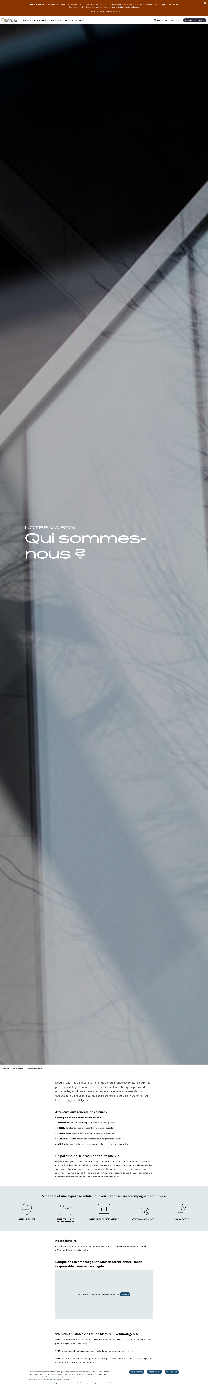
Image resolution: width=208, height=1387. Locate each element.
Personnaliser (155, 1372)
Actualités (80, 20)
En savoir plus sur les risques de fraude (104, 11)
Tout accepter (137, 1372)
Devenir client (54, 20)
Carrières (67, 20)
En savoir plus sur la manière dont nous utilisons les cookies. (50, 1379)
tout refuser (171, 1372)
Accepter (125, 1294)
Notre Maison (39, 20)
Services (26, 20)
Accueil (6, 1069)
